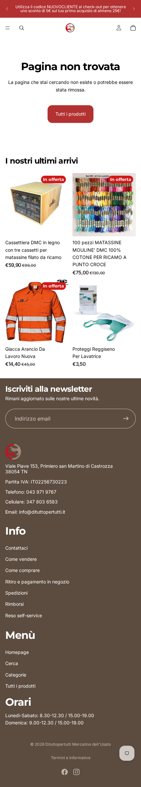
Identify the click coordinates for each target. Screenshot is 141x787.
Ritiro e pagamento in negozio (37, 581)
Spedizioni (16, 593)
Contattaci (16, 547)
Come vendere (21, 559)
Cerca (11, 663)
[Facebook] (65, 772)
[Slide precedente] (7, 9)
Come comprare (22, 570)
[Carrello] (133, 28)
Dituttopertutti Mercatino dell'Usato (78, 744)
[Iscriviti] (126, 419)
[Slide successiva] (134, 9)
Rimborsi (14, 604)
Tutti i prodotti (70, 114)
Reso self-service (23, 615)
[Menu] (7, 27)
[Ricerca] (21, 28)
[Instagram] (76, 772)
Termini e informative (71, 757)
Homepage (17, 652)
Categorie (15, 674)
